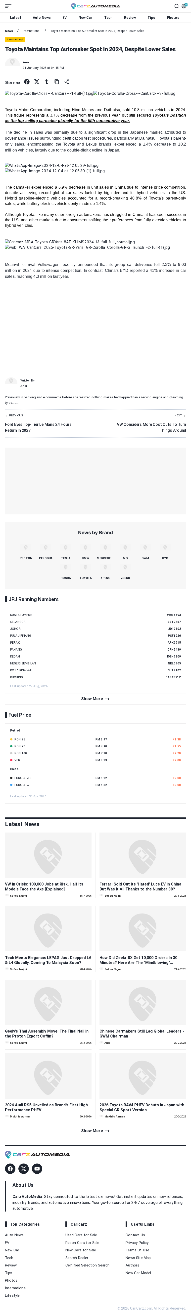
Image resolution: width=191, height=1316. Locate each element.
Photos (173, 18)
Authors (132, 1265)
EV (64, 18)
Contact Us (135, 1235)
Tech (108, 18)
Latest (15, 18)
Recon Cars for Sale (82, 1242)
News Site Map (138, 1258)
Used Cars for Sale (81, 1235)
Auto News (42, 18)
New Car (86, 18)
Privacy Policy (137, 1242)
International (15, 1288)
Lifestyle (12, 1295)
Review (130, 18)
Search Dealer (77, 1258)
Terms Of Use (137, 1250)
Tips (151, 18)
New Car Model (138, 1273)
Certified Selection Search (87, 1265)
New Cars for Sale (80, 1250)
